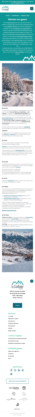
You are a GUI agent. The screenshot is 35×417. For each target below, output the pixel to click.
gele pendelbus (15, 218)
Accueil (8, 15)
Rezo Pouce (12, 134)
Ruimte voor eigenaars (13, 351)
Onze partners (11, 321)
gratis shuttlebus (19, 52)
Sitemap (10, 328)
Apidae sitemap (12, 330)
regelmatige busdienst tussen (24, 36)
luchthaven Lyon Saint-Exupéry (22, 28)
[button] (17, 409)
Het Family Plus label (13, 341)
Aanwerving (11, 356)
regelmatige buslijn (19, 150)
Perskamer (11, 353)
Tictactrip (18, 167)
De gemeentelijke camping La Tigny (11, 198)
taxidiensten (11, 180)
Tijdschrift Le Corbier (13, 318)
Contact (17, 305)
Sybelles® (9, 26)
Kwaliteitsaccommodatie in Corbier (16, 343)
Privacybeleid (11, 326)
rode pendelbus (29, 217)
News (9, 358)
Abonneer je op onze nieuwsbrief (17, 381)
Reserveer (4, 146)
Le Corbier (10, 316)
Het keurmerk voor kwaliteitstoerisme (17, 338)
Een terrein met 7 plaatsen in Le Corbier (13, 195)
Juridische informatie (13, 323)
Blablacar (6, 134)
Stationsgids (15, 15)
